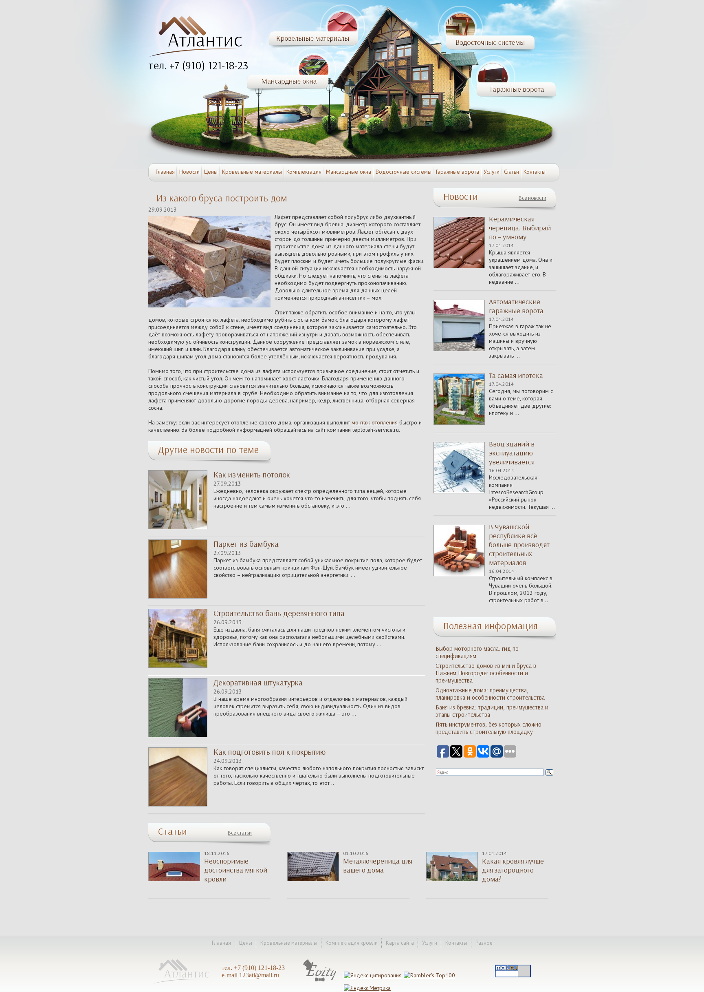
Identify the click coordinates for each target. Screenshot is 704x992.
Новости (189, 171)
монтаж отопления (375, 422)
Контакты (535, 171)
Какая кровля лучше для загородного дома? (513, 870)
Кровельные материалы (252, 171)
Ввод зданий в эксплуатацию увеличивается (512, 453)
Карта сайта (400, 942)
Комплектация (303, 171)
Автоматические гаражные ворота (516, 306)
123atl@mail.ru (259, 975)
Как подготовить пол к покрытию (269, 752)
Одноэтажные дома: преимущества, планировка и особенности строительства (490, 694)
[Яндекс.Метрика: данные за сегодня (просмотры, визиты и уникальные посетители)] (367, 988)
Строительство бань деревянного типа (279, 613)
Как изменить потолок (251, 474)
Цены (211, 171)
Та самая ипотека (516, 375)
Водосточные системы (403, 171)
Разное (484, 942)
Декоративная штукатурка (258, 682)
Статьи (511, 171)
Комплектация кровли (352, 942)
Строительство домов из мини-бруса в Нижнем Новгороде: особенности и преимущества (486, 673)
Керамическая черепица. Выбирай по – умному (520, 227)
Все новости (532, 197)
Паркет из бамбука (246, 544)
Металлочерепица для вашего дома (377, 866)
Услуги (491, 171)
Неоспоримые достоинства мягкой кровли (235, 870)
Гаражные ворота (457, 171)
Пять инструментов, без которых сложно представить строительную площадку (488, 728)
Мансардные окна (348, 171)
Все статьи (240, 832)
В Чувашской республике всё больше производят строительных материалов (519, 544)
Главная (165, 171)
